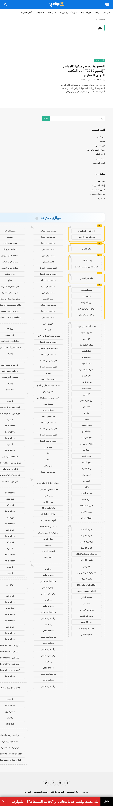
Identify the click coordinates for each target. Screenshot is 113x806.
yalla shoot (48, 575)
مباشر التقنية (86, 493)
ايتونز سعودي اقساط (48, 268)
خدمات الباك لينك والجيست (48, 483)
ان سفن (86, 338)
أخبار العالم (52, 12)
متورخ (86, 412)
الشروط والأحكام (98, 189)
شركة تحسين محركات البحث (86, 266)
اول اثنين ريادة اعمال (86, 231)
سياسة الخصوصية (97, 194)
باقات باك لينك (86, 547)
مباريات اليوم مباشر (48, 581)
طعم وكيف (86, 474)
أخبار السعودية (26, 12)
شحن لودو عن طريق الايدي (48, 397)
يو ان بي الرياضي (87, 609)
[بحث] (5, 4)
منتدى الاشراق (86, 578)
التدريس (86, 566)
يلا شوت (48, 569)
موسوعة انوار (86, 511)
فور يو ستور (48, 323)
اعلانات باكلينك (48, 557)
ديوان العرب (48, 539)
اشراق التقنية (86, 332)
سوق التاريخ (48, 501)
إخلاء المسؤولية (98, 185)
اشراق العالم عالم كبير (87, 572)
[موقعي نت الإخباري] (56, 4)
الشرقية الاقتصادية (86, 369)
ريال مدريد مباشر (48, 593)
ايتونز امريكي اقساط (48, 360)
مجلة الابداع (86, 431)
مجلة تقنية (86, 603)
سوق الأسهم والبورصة (68, 12)
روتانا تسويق (87, 425)
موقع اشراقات (86, 302)
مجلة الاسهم (87, 363)
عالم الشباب (86, 248)
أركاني (86, 487)
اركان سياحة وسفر (86, 314)
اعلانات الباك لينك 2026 (86, 585)
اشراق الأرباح (86, 518)
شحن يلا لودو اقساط (48, 274)
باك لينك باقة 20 (48, 508)
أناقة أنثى (86, 406)
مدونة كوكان (87, 382)
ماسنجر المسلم (86, 278)
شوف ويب (86, 357)
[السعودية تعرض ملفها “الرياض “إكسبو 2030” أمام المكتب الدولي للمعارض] (82, 49)
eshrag (96, 80)
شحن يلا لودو (48, 391)
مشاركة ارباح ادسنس (86, 237)
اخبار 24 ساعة (86, 622)
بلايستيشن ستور (48, 416)
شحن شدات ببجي (48, 379)
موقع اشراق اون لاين (86, 308)
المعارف (86, 450)
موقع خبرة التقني (86, 400)
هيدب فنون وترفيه (86, 628)
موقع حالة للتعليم (86, 615)
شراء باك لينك (86, 529)
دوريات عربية (86, 12)
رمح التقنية (86, 462)
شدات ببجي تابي (48, 249)
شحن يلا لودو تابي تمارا (48, 348)
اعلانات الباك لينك (87, 560)
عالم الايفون (86, 375)
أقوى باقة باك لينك (48, 520)
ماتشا (48, 459)
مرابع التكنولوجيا (86, 344)
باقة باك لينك (86, 260)
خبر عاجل (106, 12)
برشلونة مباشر (48, 587)
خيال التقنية (86, 351)
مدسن (86, 419)
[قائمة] (107, 4)
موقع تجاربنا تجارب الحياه (48, 532)
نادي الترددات (86, 437)
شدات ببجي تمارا (48, 237)
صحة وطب (40, 12)
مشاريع (48, 545)
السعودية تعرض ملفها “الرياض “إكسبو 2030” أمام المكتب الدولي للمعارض (84, 70)
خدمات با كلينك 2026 (48, 526)
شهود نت (86, 480)
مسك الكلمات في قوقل (86, 326)
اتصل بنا (101, 198)
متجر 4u (48, 329)
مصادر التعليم (86, 597)
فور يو (48, 373)
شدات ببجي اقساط (48, 230)
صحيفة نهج (86, 388)
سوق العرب (48, 495)
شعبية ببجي (48, 404)
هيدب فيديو (86, 456)
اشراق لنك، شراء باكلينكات (87, 554)
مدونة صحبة (87, 499)
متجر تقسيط (48, 298)
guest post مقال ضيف (48, 489)
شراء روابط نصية (87, 541)
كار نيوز (87, 394)
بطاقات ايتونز (48, 410)
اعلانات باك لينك (48, 551)
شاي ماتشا (48, 465)
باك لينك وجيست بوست (86, 591)
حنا (48, 453)
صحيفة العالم (86, 634)
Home (102, 19)
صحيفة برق (86, 296)
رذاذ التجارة (86, 468)
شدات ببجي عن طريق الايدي (48, 336)
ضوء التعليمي (86, 290)
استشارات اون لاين (86, 443)
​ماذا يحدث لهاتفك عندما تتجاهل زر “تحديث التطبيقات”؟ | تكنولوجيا (55, 802)
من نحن (101, 181)
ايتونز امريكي (48, 261)
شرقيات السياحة (86, 505)
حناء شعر (48, 447)
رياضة (97, 12)
